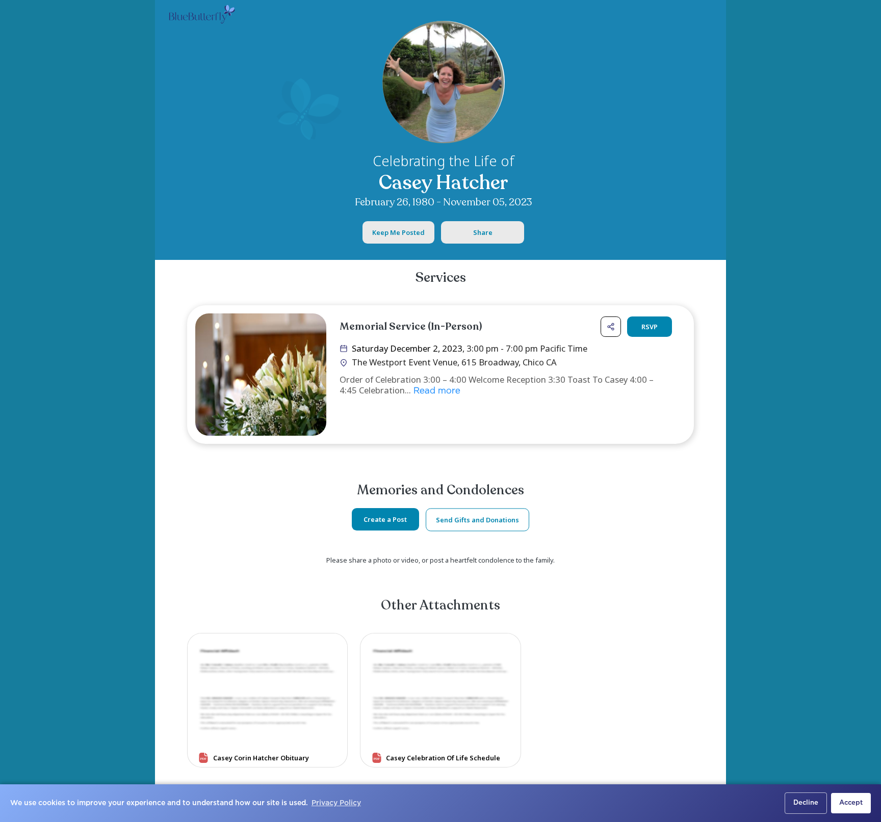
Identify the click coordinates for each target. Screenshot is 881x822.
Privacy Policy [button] (336, 803)
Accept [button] (851, 803)
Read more (435, 391)
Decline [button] (805, 803)
